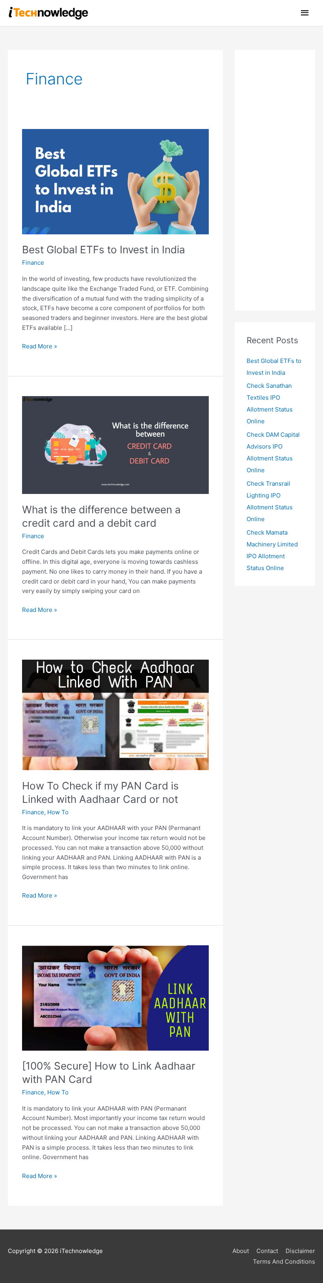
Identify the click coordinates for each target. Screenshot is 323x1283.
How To (58, 812)
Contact (267, 1251)
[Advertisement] (275, 180)
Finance (33, 262)
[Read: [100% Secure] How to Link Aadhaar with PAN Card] (115, 997)
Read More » (39, 346)
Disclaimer (300, 1251)
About (240, 1251)
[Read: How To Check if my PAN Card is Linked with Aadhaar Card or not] (115, 714)
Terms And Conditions (284, 1261)
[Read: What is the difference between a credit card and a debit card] (115, 444)
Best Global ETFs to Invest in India (103, 249)
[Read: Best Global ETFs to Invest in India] (115, 181)
